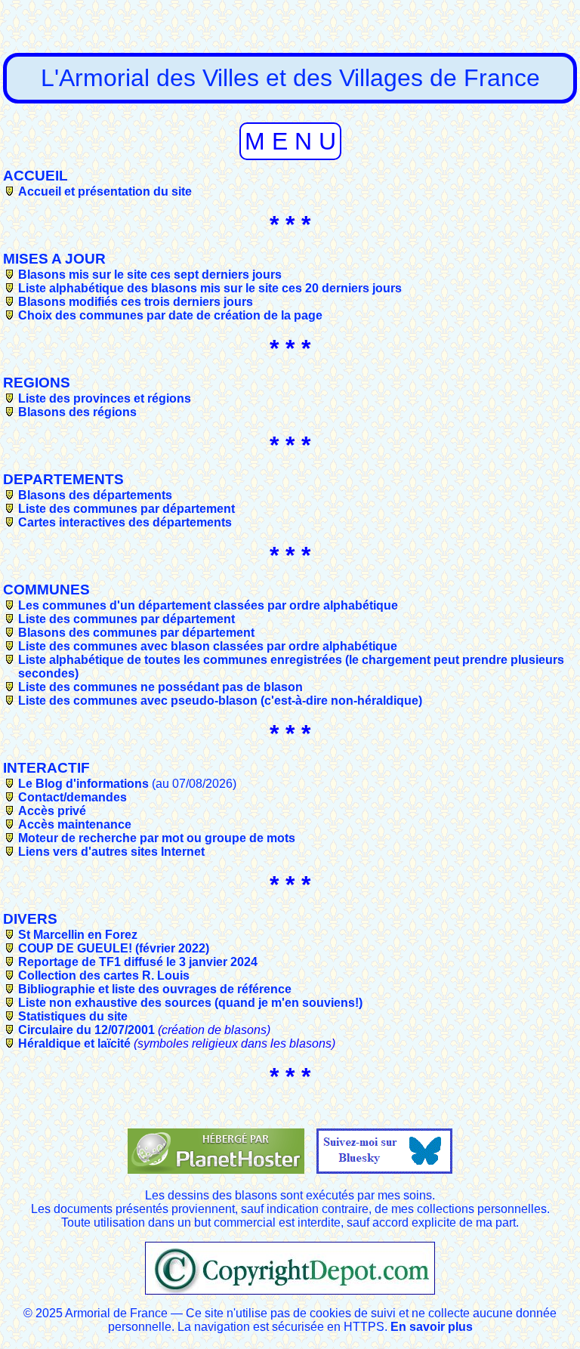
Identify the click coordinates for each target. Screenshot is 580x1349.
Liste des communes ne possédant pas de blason (160, 687)
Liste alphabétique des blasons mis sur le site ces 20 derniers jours (210, 288)
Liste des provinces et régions (104, 398)
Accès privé (52, 810)
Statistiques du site (73, 1016)
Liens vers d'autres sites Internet (111, 851)
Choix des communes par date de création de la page (170, 315)
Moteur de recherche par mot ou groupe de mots (156, 838)
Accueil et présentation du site (105, 191)
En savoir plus (431, 1326)
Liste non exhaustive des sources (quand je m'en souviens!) (190, 1002)
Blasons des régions (77, 412)
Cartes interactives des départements (125, 522)
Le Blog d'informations (83, 783)
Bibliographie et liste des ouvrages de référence (155, 989)
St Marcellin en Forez (77, 934)
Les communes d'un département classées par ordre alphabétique (208, 605)
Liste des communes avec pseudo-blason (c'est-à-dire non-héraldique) (220, 700)
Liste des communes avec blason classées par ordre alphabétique (207, 646)
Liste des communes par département (126, 508)
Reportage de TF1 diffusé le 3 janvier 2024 (138, 961)
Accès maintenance (74, 824)
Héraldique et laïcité (74, 1043)
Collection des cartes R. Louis (104, 975)
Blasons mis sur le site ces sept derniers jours (150, 274)
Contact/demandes (72, 797)
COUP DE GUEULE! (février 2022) (113, 948)
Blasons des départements (95, 495)
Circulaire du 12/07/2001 (86, 1029)
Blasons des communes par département (136, 632)
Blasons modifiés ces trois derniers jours (135, 301)
